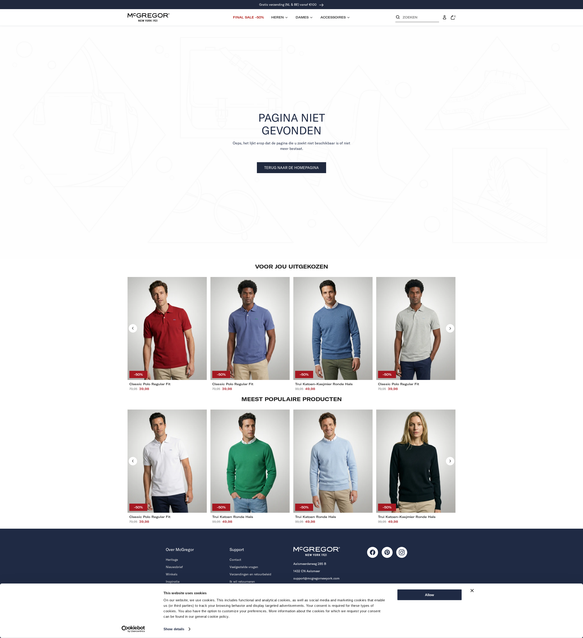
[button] (417, 18)
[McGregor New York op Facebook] (372, 552)
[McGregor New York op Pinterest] (387, 552)
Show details (174, 629)
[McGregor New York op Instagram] (401, 552)
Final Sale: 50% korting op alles (288, 5)
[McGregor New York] (148, 17)
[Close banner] (472, 590)
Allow (429, 595)
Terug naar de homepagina (291, 167)
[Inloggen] (444, 17)
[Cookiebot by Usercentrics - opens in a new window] (133, 629)
